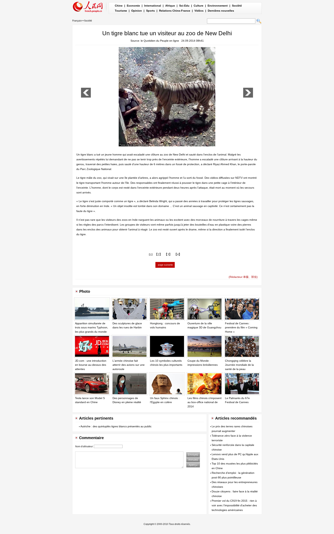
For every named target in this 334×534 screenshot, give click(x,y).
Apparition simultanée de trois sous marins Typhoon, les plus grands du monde (91, 327)
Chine (119, 5)
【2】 (158, 254)
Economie (133, 5)
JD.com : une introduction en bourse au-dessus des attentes (90, 365)
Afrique (170, 5)
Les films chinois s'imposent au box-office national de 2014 (204, 402)
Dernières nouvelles (221, 10)
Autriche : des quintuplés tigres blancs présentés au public (116, 426)
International (152, 5)
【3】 (168, 254)
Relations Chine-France (174, 10)
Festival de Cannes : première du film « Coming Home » (241, 327)
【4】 (178, 254)
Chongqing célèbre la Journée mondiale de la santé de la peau (239, 365)
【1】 (151, 254)
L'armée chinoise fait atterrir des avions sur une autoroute (128, 365)
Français (76, 20)
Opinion (136, 10)
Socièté (237, 5)
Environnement (218, 5)
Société (88, 20)
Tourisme (121, 10)
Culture (198, 5)
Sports (150, 10)
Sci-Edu (184, 5)
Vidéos (199, 10)
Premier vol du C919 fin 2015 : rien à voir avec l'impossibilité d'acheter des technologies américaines (234, 505)
